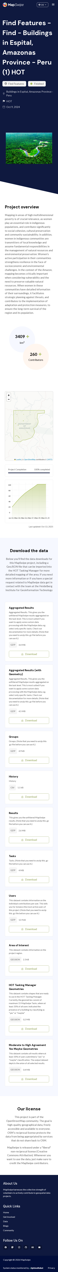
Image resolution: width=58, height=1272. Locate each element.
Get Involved (9, 1217)
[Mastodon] (12, 1247)
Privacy (51, 1268)
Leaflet (18, 459)
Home (6, 1212)
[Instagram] (19, 1247)
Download (31, 654)
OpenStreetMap (30, 459)
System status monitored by (16, 1268)
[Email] (39, 1247)
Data (5, 1221)
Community (29, 4)
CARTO (49, 459)
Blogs (5, 1225)
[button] (9, 395)
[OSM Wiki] (32, 1247)
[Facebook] (5, 1247)
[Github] (26, 1247)
